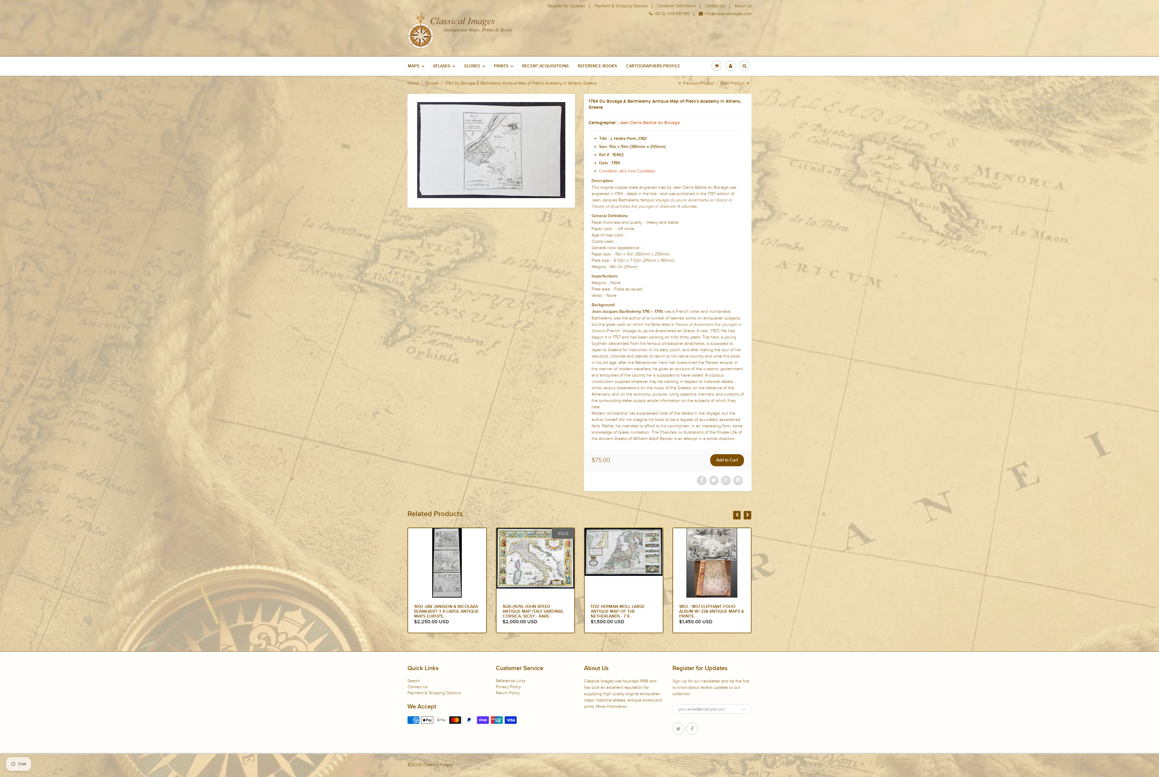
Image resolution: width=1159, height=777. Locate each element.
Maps (413, 66)
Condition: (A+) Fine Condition (627, 171)
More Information (611, 706)
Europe (432, 83)
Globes (472, 66)
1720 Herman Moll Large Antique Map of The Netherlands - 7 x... (441, 611)
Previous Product (698, 83)
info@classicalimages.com (728, 13)
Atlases (441, 66)
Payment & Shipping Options (620, 6)
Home (413, 83)
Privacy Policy (508, 686)
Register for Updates (566, 6)
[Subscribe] (744, 709)
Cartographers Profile (653, 66)
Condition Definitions (676, 6)
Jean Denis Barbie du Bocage (649, 122)
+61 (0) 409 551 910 (671, 13)
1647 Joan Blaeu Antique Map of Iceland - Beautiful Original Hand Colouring (711, 611)
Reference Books (597, 66)
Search (413, 680)
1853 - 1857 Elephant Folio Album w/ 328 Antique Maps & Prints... (535, 611)
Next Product (733, 83)
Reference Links (510, 680)
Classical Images (438, 764)
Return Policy (508, 692)
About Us (743, 6)
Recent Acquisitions (545, 66)
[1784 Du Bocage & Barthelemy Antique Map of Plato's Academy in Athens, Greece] (491, 150)
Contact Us (715, 6)
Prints (501, 66)
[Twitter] (678, 729)
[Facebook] (692, 729)
